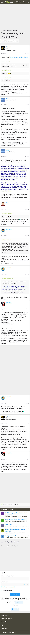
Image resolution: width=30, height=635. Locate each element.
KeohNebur (8, 521)
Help (2, 625)
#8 (28, 403)
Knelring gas (8, 524)
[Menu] (2, 2)
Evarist (8, 47)
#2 (28, 104)
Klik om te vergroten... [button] (15, 292)
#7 (28, 309)
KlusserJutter (9, 537)
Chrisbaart (8, 516)
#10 (28, 459)
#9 (28, 423)
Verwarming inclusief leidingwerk (19, 516)
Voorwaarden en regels (6, 618)
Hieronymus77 (9, 526)
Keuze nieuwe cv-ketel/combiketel (19, 57)
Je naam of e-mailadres (7, 576)
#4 (28, 209)
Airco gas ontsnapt (10, 536)
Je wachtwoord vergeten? (8, 587)
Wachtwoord (4, 582)
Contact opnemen (5, 615)
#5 (28, 235)
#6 (28, 274)
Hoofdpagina (4, 628)
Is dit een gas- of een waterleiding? (15, 519)
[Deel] (26, 54)
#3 (28, 156)
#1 (28, 53)
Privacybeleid (4, 621)
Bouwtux (8, 533)
